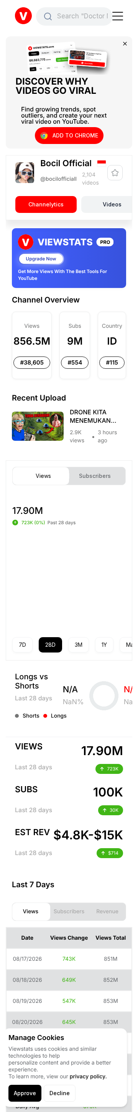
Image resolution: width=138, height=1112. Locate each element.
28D (50, 644)
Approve (25, 1093)
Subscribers (95, 476)
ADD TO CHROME (75, 135)
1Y (104, 644)
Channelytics (46, 204)
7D (22, 644)
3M (78, 644)
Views (43, 476)
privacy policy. (88, 1076)
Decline (59, 1093)
